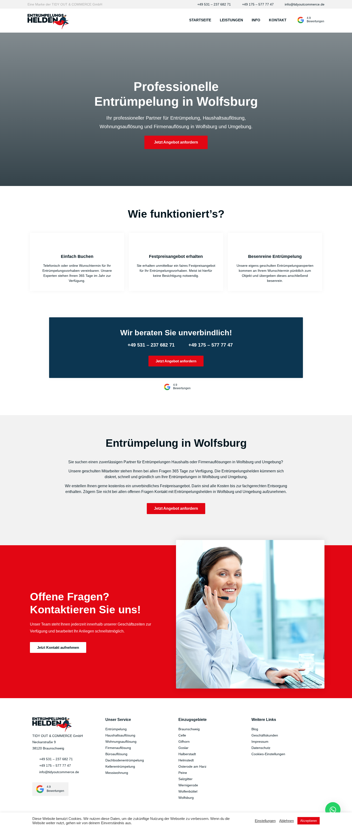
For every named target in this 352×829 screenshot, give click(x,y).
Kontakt (277, 20)
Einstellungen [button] (265, 821)
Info (256, 20)
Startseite (200, 20)
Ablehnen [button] (286, 821)
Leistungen (231, 20)
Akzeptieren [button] (308, 821)
